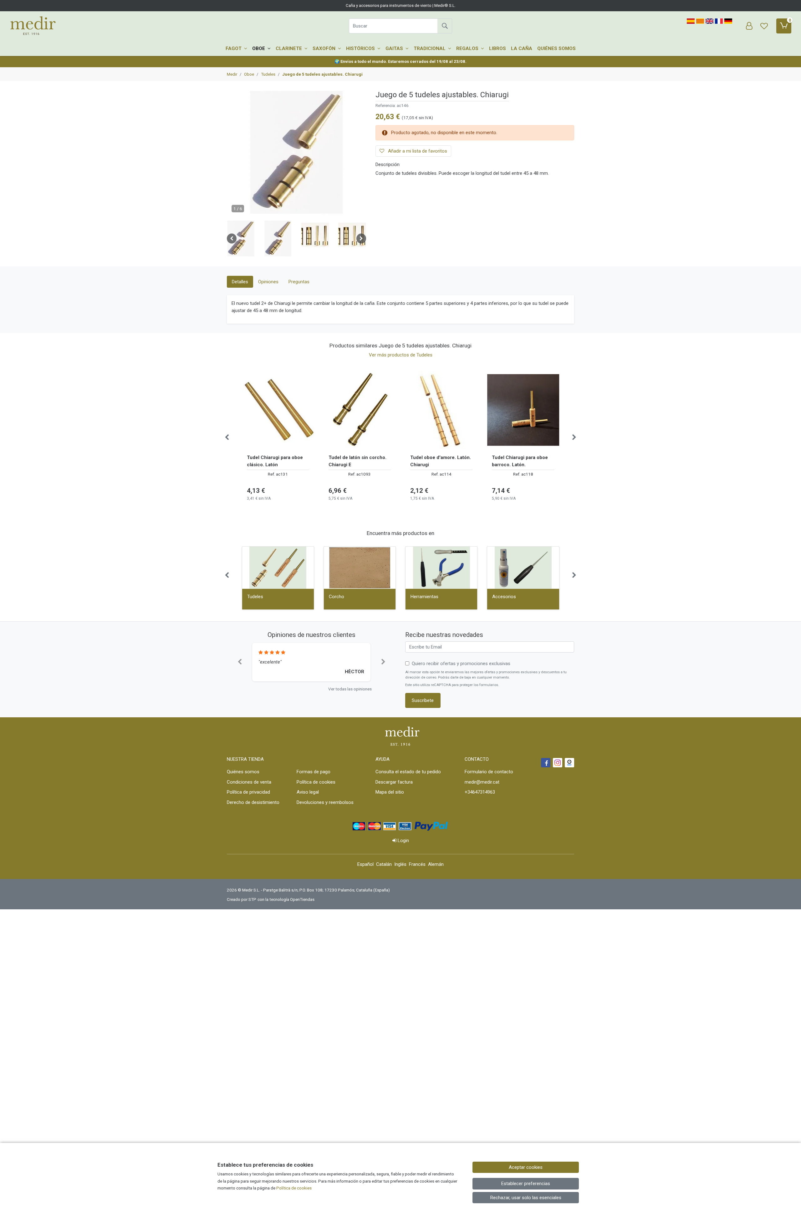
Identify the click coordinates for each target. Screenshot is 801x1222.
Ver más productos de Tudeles (400, 355)
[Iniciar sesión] (749, 25)
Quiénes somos (556, 48)
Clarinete (289, 48)
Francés (417, 864)
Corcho (336, 596)
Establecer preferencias (525, 1183)
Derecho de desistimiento (253, 802)
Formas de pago (313, 772)
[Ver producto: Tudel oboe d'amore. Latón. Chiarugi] (441, 410)
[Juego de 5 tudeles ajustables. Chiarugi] (296, 155)
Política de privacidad (248, 792)
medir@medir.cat (482, 782)
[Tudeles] (278, 568)
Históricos (361, 48)
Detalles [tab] (240, 282)
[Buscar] (444, 25)
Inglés (400, 864)
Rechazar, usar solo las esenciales (525, 1197)
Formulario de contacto (489, 772)
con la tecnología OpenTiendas (286, 899)
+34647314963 (480, 792)
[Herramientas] (441, 568)
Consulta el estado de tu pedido (408, 772)
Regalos (468, 48)
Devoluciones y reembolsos (325, 802)
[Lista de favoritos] (764, 25)
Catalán (384, 864)
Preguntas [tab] (298, 282)
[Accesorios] (523, 568)
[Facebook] (545, 762)
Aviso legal (308, 792)
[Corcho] (359, 568)
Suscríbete (423, 700)
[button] (241, 238)
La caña (521, 48)
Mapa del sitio (389, 792)
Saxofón (325, 48)
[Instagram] (557, 762)
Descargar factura (394, 782)
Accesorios (504, 596)
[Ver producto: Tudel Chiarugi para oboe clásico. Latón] (278, 410)
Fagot (234, 48)
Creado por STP (241, 899)
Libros (497, 48)
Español (365, 864)
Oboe (259, 48)
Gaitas (394, 48)
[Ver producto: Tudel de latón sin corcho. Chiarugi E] (360, 410)
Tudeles (255, 596)
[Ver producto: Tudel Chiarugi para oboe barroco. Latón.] (523, 410)
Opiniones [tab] (268, 282)
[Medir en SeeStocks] (569, 762)
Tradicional (430, 48)
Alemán (436, 864)
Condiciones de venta (249, 782)
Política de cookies (316, 782)
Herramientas (424, 596)
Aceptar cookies (526, 1167)
